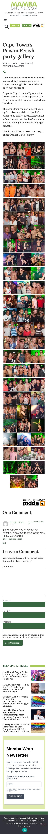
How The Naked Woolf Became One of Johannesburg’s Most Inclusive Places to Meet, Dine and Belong (15, 714)
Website (7, 622)
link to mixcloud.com (12, 539)
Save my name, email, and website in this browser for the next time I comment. (23, 636)
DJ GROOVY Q (17, 522)
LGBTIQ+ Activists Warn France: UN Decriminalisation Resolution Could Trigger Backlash (16, 701)
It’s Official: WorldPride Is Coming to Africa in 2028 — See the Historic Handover (15, 675)
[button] (5, 20)
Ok (24, 830)
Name (6, 600)
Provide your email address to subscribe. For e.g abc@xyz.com (24, 790)
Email (6, 611)
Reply (5, 543)
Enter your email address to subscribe (20, 777)
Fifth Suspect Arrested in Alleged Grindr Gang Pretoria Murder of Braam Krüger (16, 688)
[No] (43, 824)
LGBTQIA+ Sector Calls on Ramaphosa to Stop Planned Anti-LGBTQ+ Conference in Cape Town (16, 728)
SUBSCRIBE (15, 796)
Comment (9, 566)
